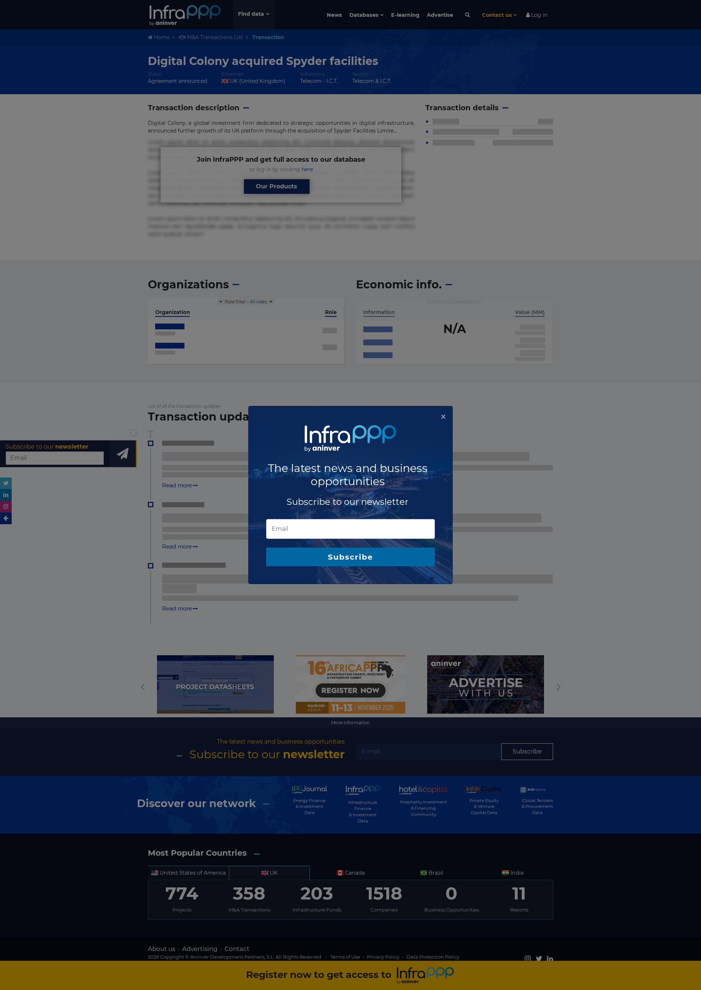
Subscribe (350, 556)
